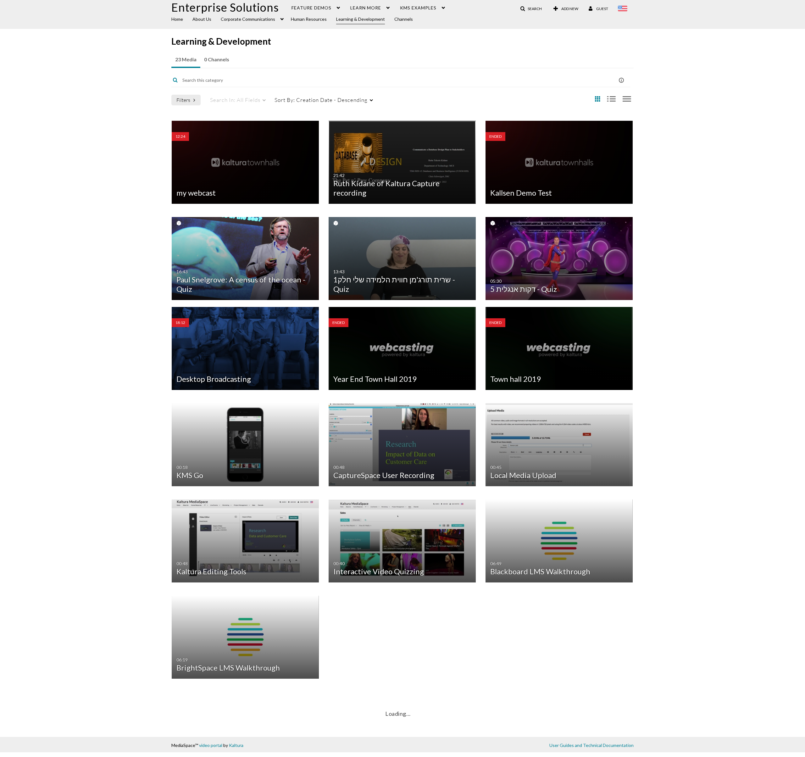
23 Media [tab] (186, 59)
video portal (210, 745)
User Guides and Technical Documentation (591, 745)
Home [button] (177, 19)
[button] (531, 8)
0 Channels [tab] (216, 59)
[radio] (597, 99)
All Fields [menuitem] (235, 100)
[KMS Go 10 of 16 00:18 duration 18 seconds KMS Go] (245, 444)
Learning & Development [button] (360, 19)
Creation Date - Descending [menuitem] (321, 100)
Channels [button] (403, 19)
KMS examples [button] (418, 7)
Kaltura (236, 745)
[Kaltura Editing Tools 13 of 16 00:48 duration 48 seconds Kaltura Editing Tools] (245, 540)
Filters (183, 100)
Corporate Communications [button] (248, 19)
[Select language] (624, 9)
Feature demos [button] (311, 7)
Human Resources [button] (309, 19)
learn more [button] (365, 7)
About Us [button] (201, 19)
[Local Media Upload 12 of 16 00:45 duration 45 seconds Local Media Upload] (559, 444)
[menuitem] (181, 18)
